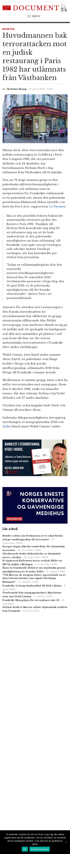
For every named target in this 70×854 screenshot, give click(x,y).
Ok (24, 849)
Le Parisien (57, 206)
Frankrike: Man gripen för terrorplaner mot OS (31, 600)
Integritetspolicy (39, 849)
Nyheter (8, 29)
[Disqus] (35, 657)
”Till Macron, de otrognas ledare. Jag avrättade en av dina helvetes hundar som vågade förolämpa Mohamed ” (34, 578)
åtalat (6, 426)
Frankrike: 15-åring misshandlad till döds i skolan (32, 585)
